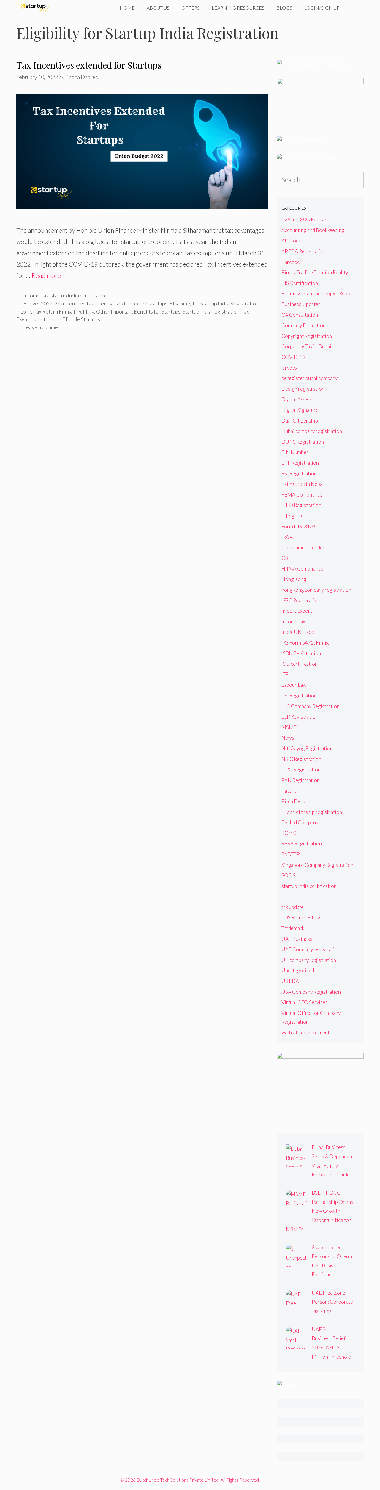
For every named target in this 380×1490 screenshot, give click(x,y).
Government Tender (303, 547)
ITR (285, 674)
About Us (158, 7)
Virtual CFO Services (304, 1002)
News (287, 738)
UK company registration (308, 960)
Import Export (296, 611)
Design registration (302, 389)
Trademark (292, 928)
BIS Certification (299, 283)
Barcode (290, 262)
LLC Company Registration (310, 706)
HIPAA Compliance (302, 569)
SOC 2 (288, 875)
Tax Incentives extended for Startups (89, 65)
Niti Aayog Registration (307, 748)
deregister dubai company (309, 378)
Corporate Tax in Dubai (306, 346)
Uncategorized (297, 970)
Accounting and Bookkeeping (312, 230)
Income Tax (35, 295)
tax (284, 896)
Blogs (284, 7)
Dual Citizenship (299, 421)
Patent (288, 790)
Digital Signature (300, 410)
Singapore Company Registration (317, 865)
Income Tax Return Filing (44, 311)
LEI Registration (299, 695)
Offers (190, 7)
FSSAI (287, 537)
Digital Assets (296, 399)
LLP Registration (299, 717)
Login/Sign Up (322, 7)
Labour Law (294, 685)
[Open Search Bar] (355, 7)
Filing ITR (291, 516)
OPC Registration (301, 769)
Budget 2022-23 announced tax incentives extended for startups (95, 303)
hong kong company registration (316, 590)
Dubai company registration (311, 431)
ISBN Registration (301, 653)
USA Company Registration (311, 992)
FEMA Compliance (301, 495)
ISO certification (299, 664)
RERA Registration (301, 843)
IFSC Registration (300, 600)
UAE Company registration (310, 949)
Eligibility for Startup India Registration (214, 303)
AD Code (291, 240)
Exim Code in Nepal (302, 484)
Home (127, 7)
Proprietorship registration (311, 812)
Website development (305, 1032)
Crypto (289, 368)
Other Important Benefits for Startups (138, 311)
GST (286, 558)
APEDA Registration (303, 251)
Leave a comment (42, 327)
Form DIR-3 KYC (299, 526)
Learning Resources (238, 7)
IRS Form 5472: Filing (305, 643)
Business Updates (301, 304)
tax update (292, 907)
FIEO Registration (301, 505)
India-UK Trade (297, 632)
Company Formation (303, 325)
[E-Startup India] (36, 7)
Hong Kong (293, 579)
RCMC (288, 833)
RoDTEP (290, 854)
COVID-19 (293, 357)
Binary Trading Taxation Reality (314, 272)
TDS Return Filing (300, 917)
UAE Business (296, 939)
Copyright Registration (306, 336)
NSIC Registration (301, 759)
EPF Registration (300, 463)
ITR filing (84, 311)
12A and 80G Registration (309, 219)
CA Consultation (299, 315)
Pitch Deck (293, 801)
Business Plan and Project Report (317, 293)
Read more (46, 275)
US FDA (290, 981)
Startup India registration (211, 311)
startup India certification (78, 295)
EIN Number (294, 452)
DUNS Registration (302, 442)
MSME (289, 727)
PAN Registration (300, 780)
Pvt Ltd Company (299, 822)
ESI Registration (299, 473)
